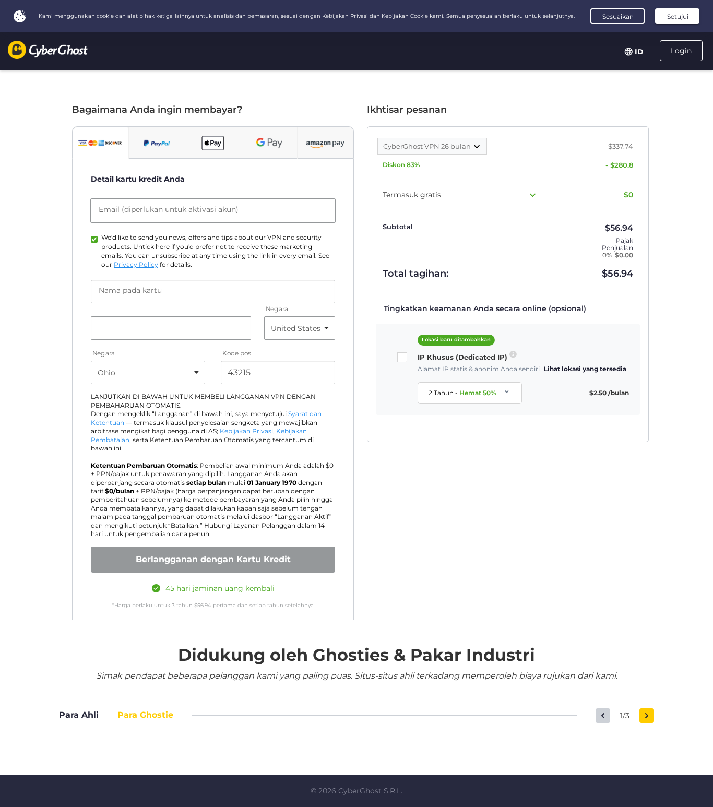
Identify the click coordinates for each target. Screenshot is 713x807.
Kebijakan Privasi (246, 431)
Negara (277, 309)
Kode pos (236, 354)
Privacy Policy (136, 264)
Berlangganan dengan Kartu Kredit (213, 559)
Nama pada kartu (130, 290)
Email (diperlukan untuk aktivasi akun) (169, 209)
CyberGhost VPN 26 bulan (427, 146)
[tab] (100, 143)
